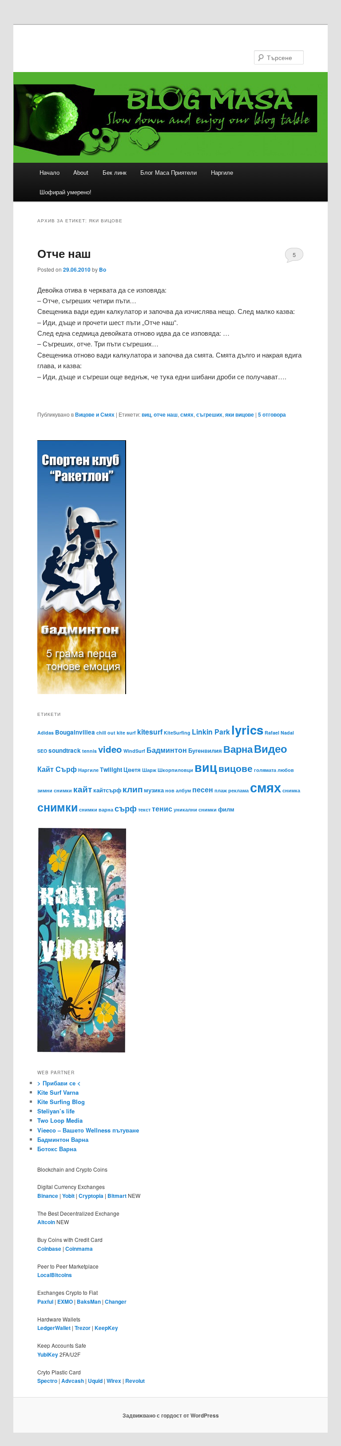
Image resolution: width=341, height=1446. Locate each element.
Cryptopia (91, 1196)
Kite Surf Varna (58, 1092)
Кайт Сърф (57, 769)
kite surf (126, 732)
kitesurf (150, 732)
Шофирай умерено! (65, 192)
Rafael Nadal (279, 732)
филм (226, 809)
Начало (49, 172)
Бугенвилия (205, 750)
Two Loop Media (60, 1120)
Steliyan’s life (56, 1111)
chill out (105, 732)
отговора (272, 414)
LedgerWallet (54, 1328)
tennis (89, 750)
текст (144, 809)
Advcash (72, 1381)
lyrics (247, 729)
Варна (238, 749)
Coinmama (79, 1249)
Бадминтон (167, 750)
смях (187, 414)
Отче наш (64, 253)
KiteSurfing (177, 732)
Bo (102, 269)
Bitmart (117, 1196)
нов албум (178, 790)
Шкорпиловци (175, 770)
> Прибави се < (59, 1083)
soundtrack (64, 750)
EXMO (65, 1301)
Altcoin (46, 1222)
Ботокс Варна (56, 1149)
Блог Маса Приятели (168, 172)
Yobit (68, 1196)
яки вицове (239, 414)
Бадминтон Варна (62, 1139)
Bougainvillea (75, 732)
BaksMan (89, 1301)
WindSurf (134, 750)
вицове (235, 768)
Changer (116, 1301)
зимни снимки (54, 790)
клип (133, 789)
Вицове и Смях (95, 414)
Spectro (47, 1381)
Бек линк (115, 172)
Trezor (83, 1328)
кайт (82, 789)
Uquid (95, 1381)
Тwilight (111, 769)
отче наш (166, 414)
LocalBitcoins (54, 1275)
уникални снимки (195, 809)
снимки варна (96, 809)
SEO (42, 750)
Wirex (114, 1381)
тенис (162, 808)
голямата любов (274, 770)
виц (146, 414)
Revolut (135, 1381)
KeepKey (106, 1328)
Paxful (45, 1301)
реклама (238, 790)
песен (202, 789)
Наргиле (222, 172)
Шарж (149, 770)
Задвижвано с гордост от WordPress (171, 1415)
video (110, 749)
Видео (270, 748)
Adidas (45, 732)
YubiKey (47, 1354)
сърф (126, 808)
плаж (220, 790)
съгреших (209, 414)
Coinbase (49, 1249)
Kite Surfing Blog (61, 1101)
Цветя (132, 769)
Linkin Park (211, 732)
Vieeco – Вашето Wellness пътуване (88, 1130)
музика (154, 790)
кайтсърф (107, 790)
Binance (47, 1196)
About (80, 172)
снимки (57, 807)
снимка (291, 790)
